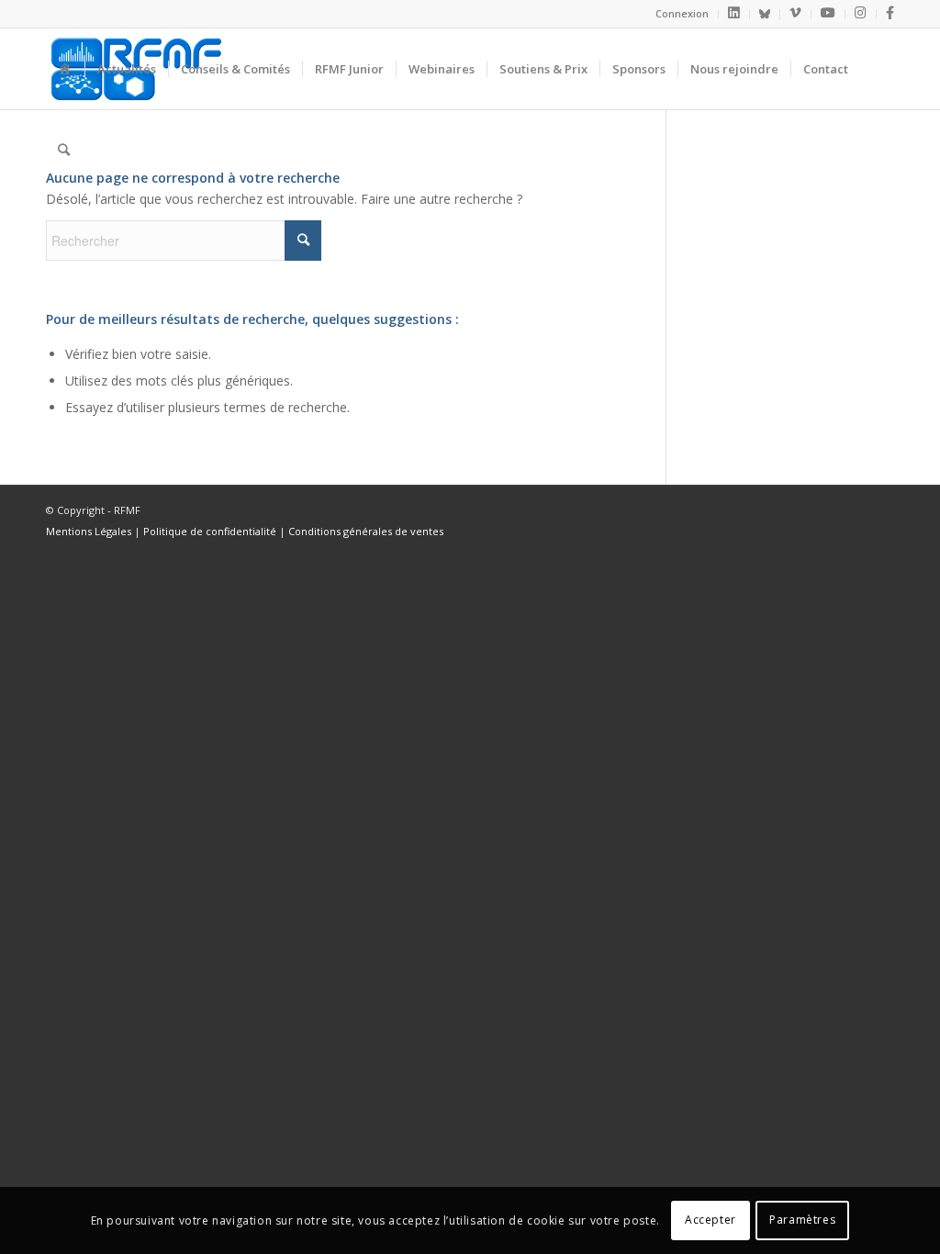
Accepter (710, 1219)
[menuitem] (682, 13)
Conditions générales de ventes (365, 531)
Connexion (682, 13)
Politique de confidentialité (209, 531)
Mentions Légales (88, 531)
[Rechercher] (64, 149)
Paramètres (802, 1219)
